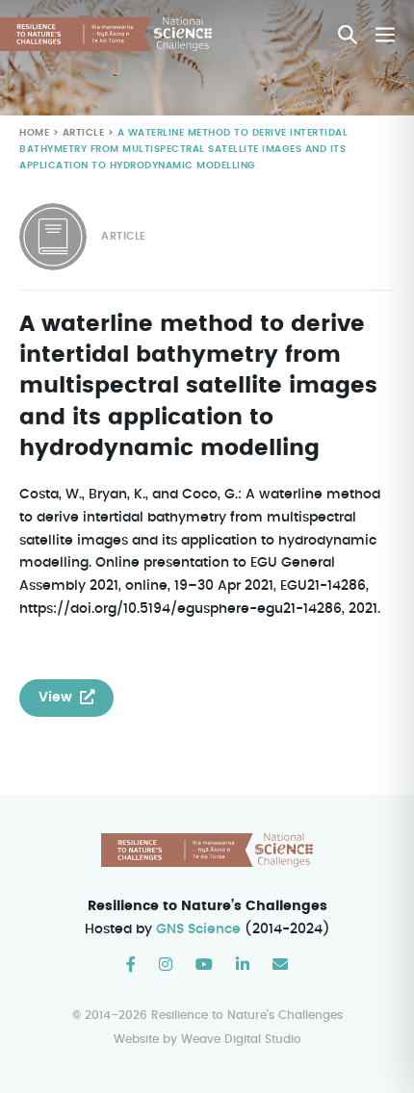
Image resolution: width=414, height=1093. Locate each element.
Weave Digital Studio (241, 1039)
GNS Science (198, 929)
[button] (347, 34)
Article (84, 133)
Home (34, 133)
